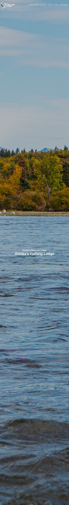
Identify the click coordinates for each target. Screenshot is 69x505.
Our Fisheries (43, 4)
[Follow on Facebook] (65, 0)
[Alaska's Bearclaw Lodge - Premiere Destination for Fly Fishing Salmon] (8, 4)
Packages (56, 4)
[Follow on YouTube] (67, 0)
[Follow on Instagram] (66, 0)
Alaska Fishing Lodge (34, 4)
